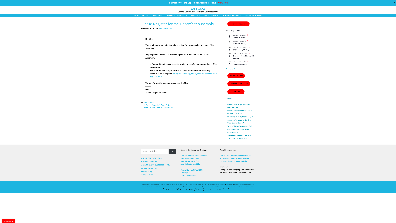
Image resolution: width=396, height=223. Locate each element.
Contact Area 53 (235, 92)
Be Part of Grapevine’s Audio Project (157, 105)
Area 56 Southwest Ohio (190, 164)
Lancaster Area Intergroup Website (233, 161)
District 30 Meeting (239, 37)
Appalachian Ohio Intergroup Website (234, 158)
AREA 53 (145, 16)
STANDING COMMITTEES (176, 16)
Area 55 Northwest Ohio (190, 161)
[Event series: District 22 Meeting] (247, 41)
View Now (223, 3)
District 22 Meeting (239, 44)
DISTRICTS (194, 16)
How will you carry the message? (240, 117)
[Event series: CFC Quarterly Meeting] (249, 47)
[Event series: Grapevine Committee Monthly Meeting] (249, 53)
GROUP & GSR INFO (211, 16)
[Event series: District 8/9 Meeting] (247, 62)
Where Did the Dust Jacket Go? (239, 126)
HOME (136, 16)
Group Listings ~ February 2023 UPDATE (159, 107)
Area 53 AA (198, 9)
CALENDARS (157, 16)
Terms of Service (147, 175)
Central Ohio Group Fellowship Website (235, 156)
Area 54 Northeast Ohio (189, 158)
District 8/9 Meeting (240, 64)
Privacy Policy (146, 171)
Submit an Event (236, 76)
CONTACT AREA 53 (149, 162)
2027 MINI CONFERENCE (253, 16)
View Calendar (231, 69)
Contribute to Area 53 (238, 24)
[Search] (172, 151)
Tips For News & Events (238, 83)
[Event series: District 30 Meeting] (247, 35)
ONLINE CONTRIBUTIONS (151, 158)
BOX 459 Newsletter (188, 175)
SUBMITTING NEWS (149, 168)
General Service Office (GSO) (191, 170)
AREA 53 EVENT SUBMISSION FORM (155, 165)
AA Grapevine (185, 173)
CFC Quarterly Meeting (241, 50)
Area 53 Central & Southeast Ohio (193, 156)
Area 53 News (149, 103)
